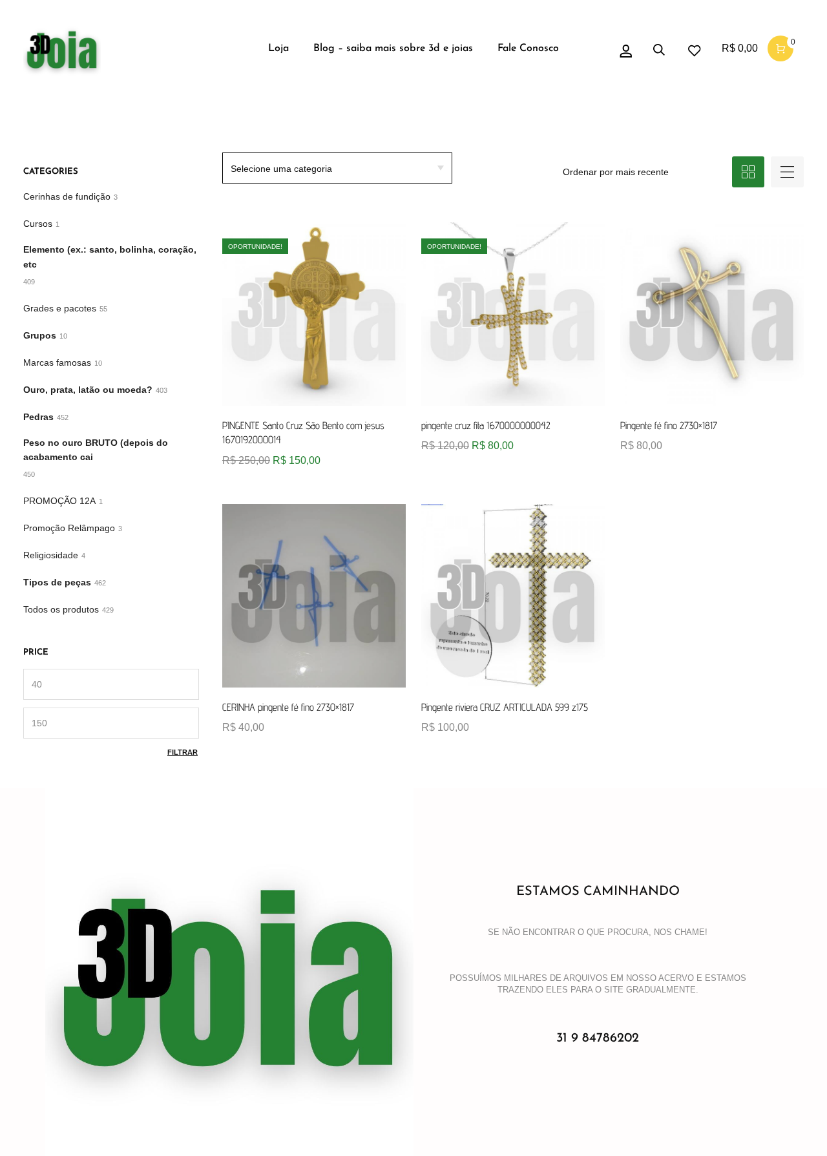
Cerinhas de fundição (66, 196)
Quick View (246, 457)
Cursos (37, 223)
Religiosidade (50, 555)
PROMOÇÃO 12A (59, 501)
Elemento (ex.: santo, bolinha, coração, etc (109, 256)
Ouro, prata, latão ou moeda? (87, 389)
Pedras (38, 417)
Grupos (39, 335)
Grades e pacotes (59, 308)
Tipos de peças (57, 582)
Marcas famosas (57, 362)
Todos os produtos (61, 609)
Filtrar (182, 752)
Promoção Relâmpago (69, 528)
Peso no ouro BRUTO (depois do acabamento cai (95, 450)
